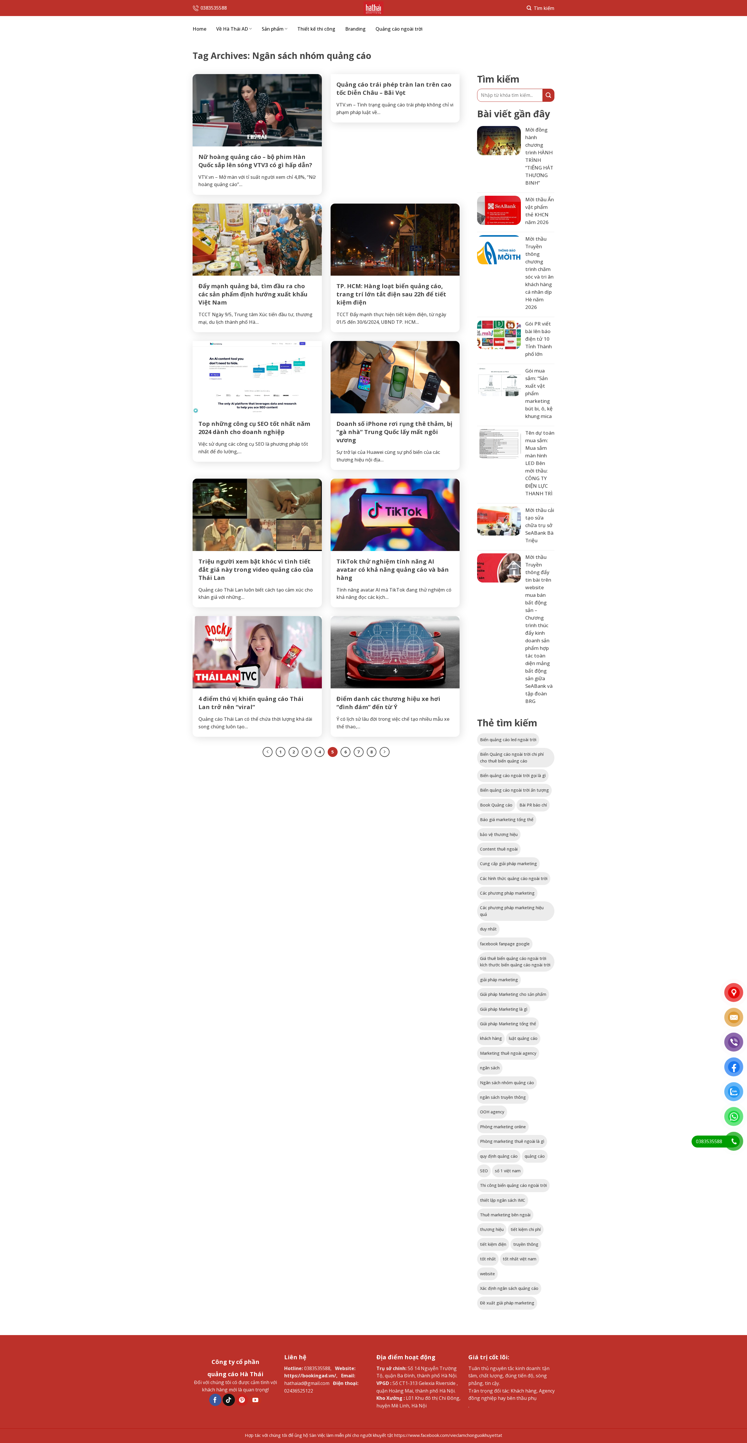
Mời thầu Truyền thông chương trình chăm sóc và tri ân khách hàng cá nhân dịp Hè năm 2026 (539, 272)
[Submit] (548, 95)
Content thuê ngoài (499, 849)
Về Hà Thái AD (232, 29)
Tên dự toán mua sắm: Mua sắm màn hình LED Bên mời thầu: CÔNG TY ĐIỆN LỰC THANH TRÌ (539, 463)
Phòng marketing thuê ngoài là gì (512, 1141)
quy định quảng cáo (499, 1156)
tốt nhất (488, 1259)
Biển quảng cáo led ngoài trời (508, 739)
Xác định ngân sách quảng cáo (509, 1288)
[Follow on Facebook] (215, 1400)
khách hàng (491, 1038)
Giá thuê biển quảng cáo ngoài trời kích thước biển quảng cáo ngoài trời (515, 962)
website (487, 1273)
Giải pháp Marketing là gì (503, 1009)
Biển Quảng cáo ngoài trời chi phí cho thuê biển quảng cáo (512, 757)
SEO (484, 1170)
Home (199, 29)
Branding (355, 29)
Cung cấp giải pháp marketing (508, 863)
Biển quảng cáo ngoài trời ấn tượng (514, 790)
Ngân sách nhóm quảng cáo (507, 1082)
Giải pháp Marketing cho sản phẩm (513, 994)
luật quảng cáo (523, 1038)
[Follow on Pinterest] (242, 1400)
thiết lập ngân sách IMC (502, 1200)
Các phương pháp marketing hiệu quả (512, 911)
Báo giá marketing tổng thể (506, 819)
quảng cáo (535, 1156)
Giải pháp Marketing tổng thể (508, 1023)
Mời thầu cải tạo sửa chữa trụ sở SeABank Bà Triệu (539, 525)
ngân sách (490, 1068)
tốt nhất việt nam (519, 1259)
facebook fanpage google (505, 944)
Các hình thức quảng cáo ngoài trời (513, 878)
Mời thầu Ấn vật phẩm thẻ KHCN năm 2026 (539, 210)
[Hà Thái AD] (373, 8)
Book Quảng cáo (496, 805)
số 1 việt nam (508, 1170)
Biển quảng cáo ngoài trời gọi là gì (513, 775)
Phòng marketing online (503, 1126)
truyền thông (525, 1244)
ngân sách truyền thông (503, 1097)
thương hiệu (492, 1229)
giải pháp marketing (499, 979)
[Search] (540, 8)
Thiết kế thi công (316, 29)
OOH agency (492, 1112)
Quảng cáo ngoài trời (399, 29)
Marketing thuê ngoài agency (508, 1053)
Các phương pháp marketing (507, 893)
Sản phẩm (273, 29)
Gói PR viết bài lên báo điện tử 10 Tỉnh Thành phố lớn (538, 338)
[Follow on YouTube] (255, 1400)
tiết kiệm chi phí (526, 1229)
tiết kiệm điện (493, 1244)
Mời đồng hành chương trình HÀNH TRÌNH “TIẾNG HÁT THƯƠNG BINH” (539, 156)
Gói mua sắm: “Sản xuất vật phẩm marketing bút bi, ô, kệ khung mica (539, 393)
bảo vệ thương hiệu (499, 834)
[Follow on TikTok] (229, 1400)
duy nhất (488, 929)
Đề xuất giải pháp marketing (507, 1303)
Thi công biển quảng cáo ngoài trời (513, 1185)
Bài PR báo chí (533, 805)
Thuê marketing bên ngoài (505, 1215)
